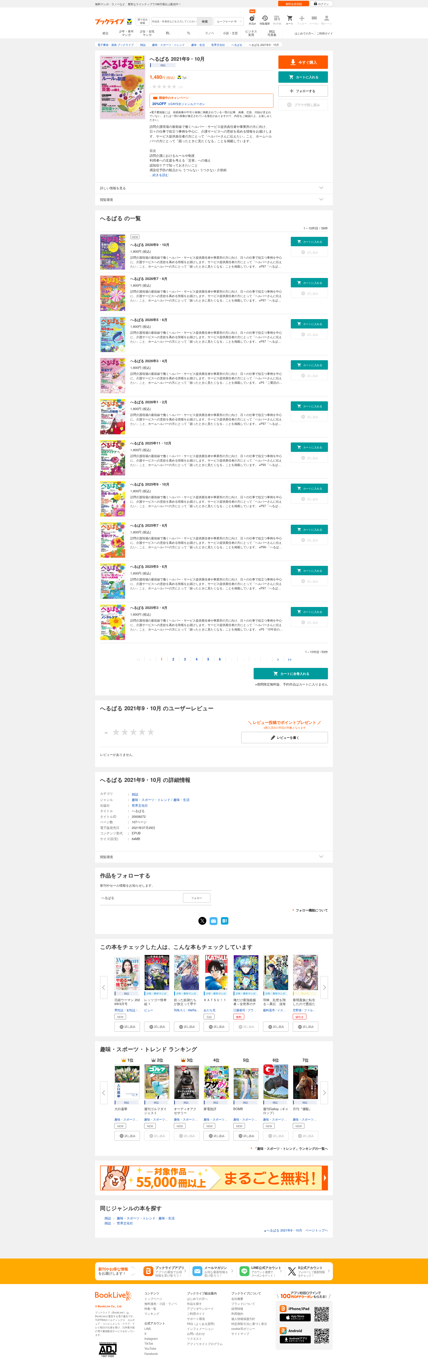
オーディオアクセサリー (185, 1110)
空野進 (297, 1010)
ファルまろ (311, 1010)
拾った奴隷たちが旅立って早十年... (185, 1003)
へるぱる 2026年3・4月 (148, 360)
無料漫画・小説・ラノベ (160, 1303)
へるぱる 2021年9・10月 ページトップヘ (296, 1230)
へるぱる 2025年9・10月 (149, 484)
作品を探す (194, 1303)
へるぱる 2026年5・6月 (148, 319)
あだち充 (209, 1010)
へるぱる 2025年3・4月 (148, 607)
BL (168, 32)
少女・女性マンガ (147, 33)
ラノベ (209, 33)
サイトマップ (240, 1333)
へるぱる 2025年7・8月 (148, 525)
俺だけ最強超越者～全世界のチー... (244, 1003)
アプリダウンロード (200, 1308)
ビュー (148, 1010)
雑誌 (135, 794)
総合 (105, 33)
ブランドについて (243, 1303)
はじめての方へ (304, 33)
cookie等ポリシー (243, 1328)
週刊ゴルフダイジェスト (155, 1110)
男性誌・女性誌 (124, 1010)
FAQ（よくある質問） (201, 1323)
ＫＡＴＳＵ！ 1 (215, 999)
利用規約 (237, 1313)
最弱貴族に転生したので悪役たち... (304, 1003)
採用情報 (237, 1308)
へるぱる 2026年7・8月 (148, 278)
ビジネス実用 (251, 33)
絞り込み (143, 21)
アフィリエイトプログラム (205, 1344)
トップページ (153, 1298)
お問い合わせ (196, 1333)
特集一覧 (150, 1308)
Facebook (151, 1353)
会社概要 (237, 1298)
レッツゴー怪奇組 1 (155, 1001)
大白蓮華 (120, 1108)
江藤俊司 (239, 1010)
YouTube (150, 1348)
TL (188, 33)
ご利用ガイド (325, 33)
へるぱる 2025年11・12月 (150, 442)
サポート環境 (196, 1318)
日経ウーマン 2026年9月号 (127, 1001)
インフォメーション (200, 1328)
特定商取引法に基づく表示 (249, 1323)
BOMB (238, 1108)
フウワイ (253, 1010)
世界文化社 (140, 805)
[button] (127, 1026)
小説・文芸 (230, 33)
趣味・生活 (181, 799)
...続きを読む (159, 175)
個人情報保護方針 (243, 1318)
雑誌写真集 (272, 33)
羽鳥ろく (180, 1010)
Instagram (151, 1338)
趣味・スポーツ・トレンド (132, 1119)
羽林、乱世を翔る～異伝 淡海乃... (274, 1003)
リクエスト (194, 1338)
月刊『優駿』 (302, 1108)
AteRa (192, 1010)
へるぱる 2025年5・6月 (148, 566)
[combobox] (174, 21)
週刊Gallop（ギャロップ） (275, 1110)
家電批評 (210, 1108)
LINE (147, 1328)
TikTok (148, 1343)
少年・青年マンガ (126, 33)
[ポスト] (202, 921)
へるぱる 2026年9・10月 (149, 244)
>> (290, 659)
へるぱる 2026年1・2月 (148, 401)
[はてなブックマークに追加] (224, 924)
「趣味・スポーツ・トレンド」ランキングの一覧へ (291, 1148)
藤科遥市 (269, 1010)
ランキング (151, 1313)
